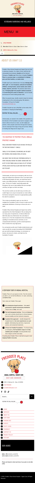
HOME (5, 409)
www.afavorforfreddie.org (8, 104)
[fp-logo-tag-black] (17, 2)
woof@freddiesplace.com (10, 387)
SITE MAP (6, 437)
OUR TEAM (7, 417)
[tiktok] (8, 392)
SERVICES (6, 412)
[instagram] (5, 392)
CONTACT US (7, 432)
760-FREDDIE (7, 385)
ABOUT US (6, 415)
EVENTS (6, 423)
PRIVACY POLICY (8, 435)
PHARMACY (7, 429)
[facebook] (2, 392)
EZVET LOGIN (7, 426)
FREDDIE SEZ (7, 420)
